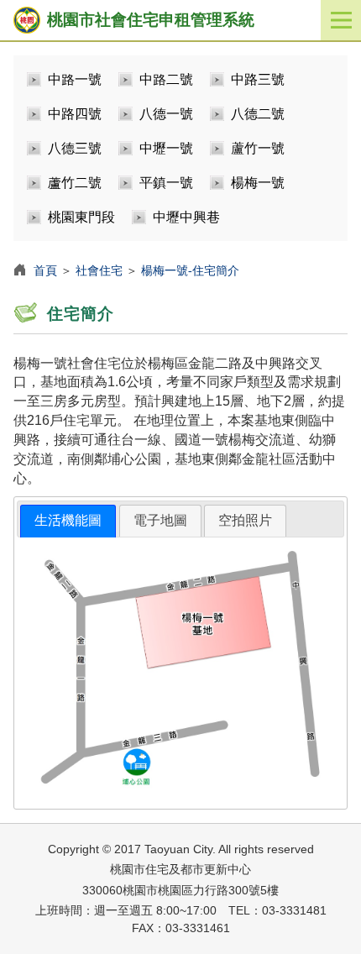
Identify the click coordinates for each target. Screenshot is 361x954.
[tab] (68, 521)
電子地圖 (160, 520)
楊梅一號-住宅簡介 (190, 270)
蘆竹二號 (75, 183)
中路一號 (75, 79)
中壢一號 (166, 148)
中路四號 (75, 114)
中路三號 (258, 79)
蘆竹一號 (258, 148)
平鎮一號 (166, 183)
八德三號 (75, 148)
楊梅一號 (258, 183)
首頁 (45, 270)
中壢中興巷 (186, 217)
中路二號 (166, 79)
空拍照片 (245, 520)
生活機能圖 (68, 520)
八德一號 (166, 114)
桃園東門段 (81, 217)
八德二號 (258, 114)
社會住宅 (99, 270)
